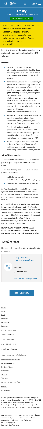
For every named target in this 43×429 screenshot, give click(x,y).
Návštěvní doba (6, 367)
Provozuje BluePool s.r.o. (10, 425)
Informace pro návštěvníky (10, 359)
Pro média (5, 322)
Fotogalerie (5, 390)
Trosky (22, 11)
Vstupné (4, 374)
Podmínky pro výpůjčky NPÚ (21, 420)
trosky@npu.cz (12, 349)
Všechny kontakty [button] (21, 293)
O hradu (4, 386)
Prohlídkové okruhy (8, 363)
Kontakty (4, 326)
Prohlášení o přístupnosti (24, 415)
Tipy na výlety (6, 378)
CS (25, 4)
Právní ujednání (7, 415)
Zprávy (3, 315)
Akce (3, 311)
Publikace (4, 319)
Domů (3, 307)
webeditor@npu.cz (8, 422)
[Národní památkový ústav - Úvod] (10, 4)
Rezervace (5, 371)
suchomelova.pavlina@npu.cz (25, 279)
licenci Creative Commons (16, 400)
